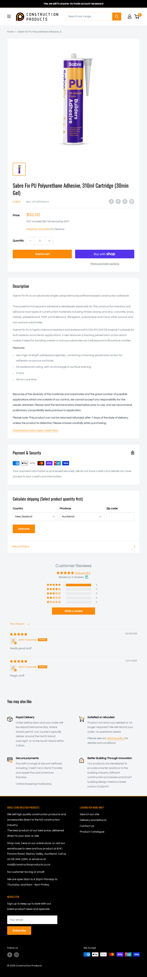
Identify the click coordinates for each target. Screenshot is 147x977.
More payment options (104, 263)
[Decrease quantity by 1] (30, 241)
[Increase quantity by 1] (49, 241)
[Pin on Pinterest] (118, 201)
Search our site (89, 814)
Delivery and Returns (93, 820)
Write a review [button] (74, 611)
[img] (18, 634)
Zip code (112, 508)
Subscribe (19, 930)
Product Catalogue (92, 831)
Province (65, 508)
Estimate (24, 528)
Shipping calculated (38, 229)
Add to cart (42, 254)
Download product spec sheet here (35, 430)
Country (18, 508)
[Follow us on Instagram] (16, 954)
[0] (137, 16)
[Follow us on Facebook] (9, 954)
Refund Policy (20, 546)
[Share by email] (131, 201)
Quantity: (18, 240)
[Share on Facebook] (111, 201)
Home (10, 31)
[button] (54, 585)
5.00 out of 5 (82, 573)
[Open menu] (9, 16)
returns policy (115, 738)
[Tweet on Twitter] (124, 201)
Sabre (17, 202)
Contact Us (87, 826)
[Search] (116, 16)
